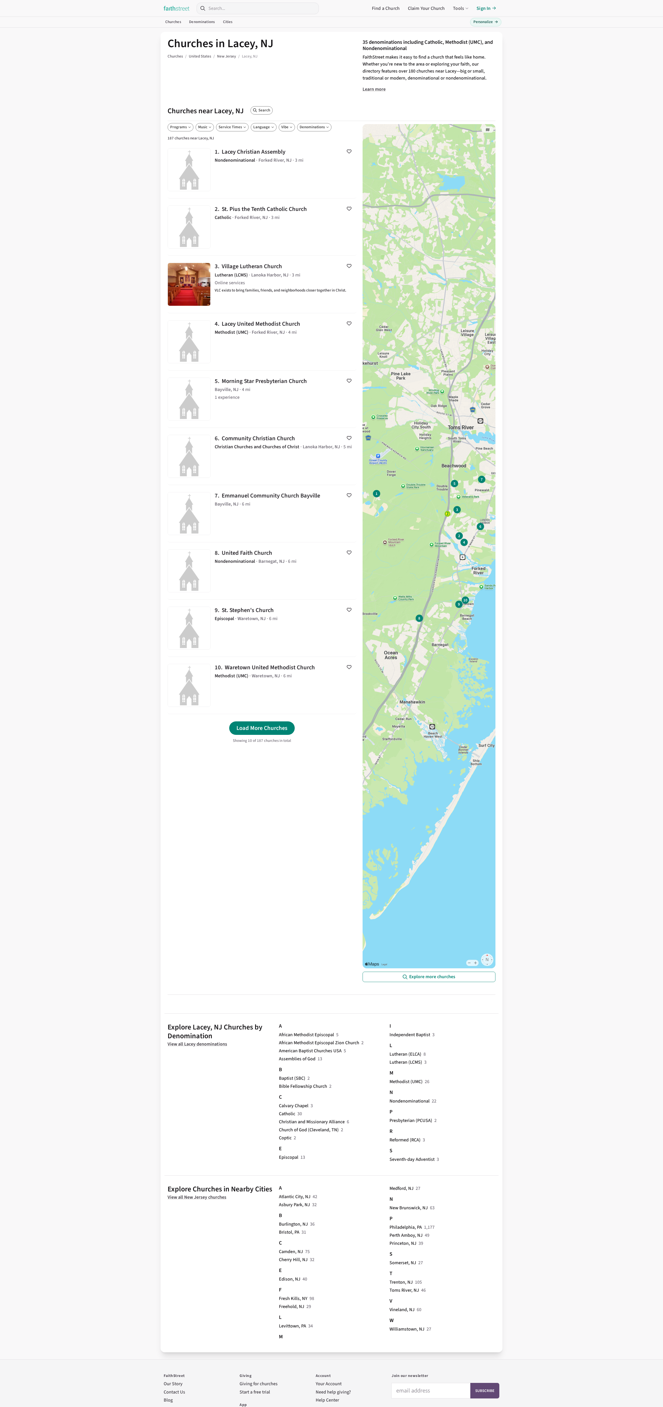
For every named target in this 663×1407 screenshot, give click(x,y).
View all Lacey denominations (197, 1044)
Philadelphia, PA (406, 1227)
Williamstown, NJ (407, 1329)
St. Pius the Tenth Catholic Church (262, 226)
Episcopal (288, 1157)
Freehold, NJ (291, 1306)
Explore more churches (432, 976)
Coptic (285, 1138)
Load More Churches (261, 728)
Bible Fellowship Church (303, 1086)
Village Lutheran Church (262, 284)
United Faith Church (262, 570)
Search (264, 110)
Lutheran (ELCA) (405, 1054)
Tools (458, 8)
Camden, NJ (291, 1251)
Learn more (374, 89)
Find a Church (386, 8)
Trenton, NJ (401, 1282)
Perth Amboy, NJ (406, 1235)
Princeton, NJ (403, 1243)
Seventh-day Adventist (412, 1159)
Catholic (287, 1114)
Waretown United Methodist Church (262, 685)
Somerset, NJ (403, 1263)
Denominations (202, 22)
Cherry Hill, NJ (293, 1259)
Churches (173, 22)
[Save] (349, 151)
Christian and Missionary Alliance (312, 1122)
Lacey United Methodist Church (262, 341)
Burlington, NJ (293, 1224)
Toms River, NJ (404, 1290)
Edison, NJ (289, 1279)
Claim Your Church (426, 8)
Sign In (484, 8)
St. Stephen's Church (262, 628)
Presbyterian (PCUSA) (411, 1120)
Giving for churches (259, 1384)
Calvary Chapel (293, 1106)
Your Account (329, 1384)
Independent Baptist (410, 1035)
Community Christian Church (262, 456)
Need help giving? (333, 1392)
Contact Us (174, 1392)
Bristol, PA (289, 1232)
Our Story (173, 1384)
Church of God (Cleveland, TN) (309, 1130)
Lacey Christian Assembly (262, 169)
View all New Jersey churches (197, 1197)
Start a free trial (255, 1392)
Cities (228, 22)
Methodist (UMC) (406, 1081)
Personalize (485, 22)
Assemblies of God (297, 1059)
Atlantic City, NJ (295, 1196)
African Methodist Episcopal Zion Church (319, 1043)
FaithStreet (177, 8)
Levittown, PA (292, 1326)
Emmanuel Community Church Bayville (262, 513)
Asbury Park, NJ (294, 1205)
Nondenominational (410, 1101)
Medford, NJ (402, 1188)
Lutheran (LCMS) (406, 1062)
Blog (168, 1400)
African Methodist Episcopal (306, 1035)
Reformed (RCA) (405, 1140)
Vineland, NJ (402, 1309)
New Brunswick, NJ (409, 1208)
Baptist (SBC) (292, 1078)
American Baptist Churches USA (310, 1051)
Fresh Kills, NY (293, 1298)
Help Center (327, 1400)
